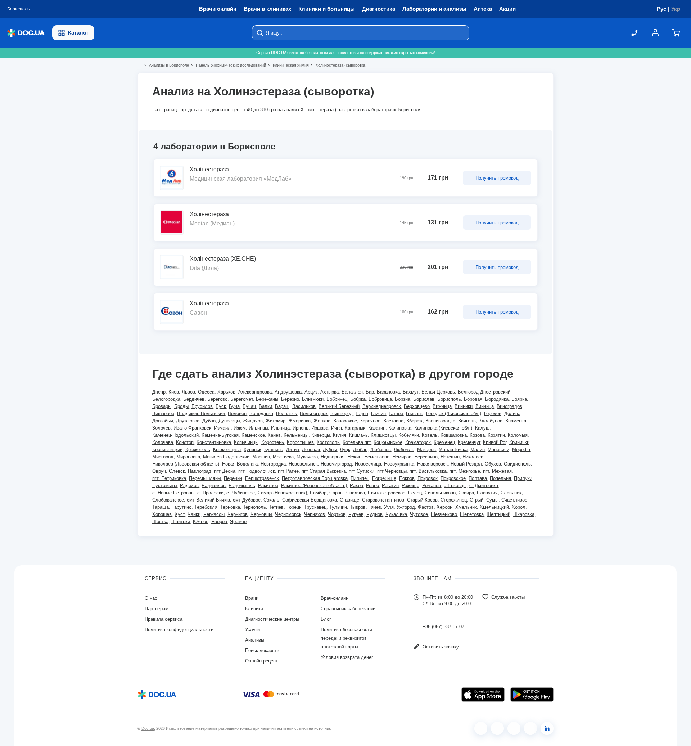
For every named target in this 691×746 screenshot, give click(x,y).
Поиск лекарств (262, 650)
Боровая (473, 399)
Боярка (519, 399)
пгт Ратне (288, 471)
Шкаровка (523, 514)
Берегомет (241, 399)
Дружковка (187, 420)
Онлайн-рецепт (261, 661)
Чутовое (419, 514)
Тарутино (181, 507)
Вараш (282, 406)
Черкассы (214, 514)
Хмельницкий (494, 507)
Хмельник (466, 507)
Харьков (226, 392)
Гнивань (414, 413)
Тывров (358, 507)
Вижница (442, 406)
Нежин (354, 456)
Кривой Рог (494, 442)
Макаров (426, 449)
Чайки (194, 514)
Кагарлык (355, 428)
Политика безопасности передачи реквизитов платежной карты (346, 638)
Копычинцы (246, 442)
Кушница (273, 449)
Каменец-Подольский (175, 435)
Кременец (444, 442)
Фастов (426, 507)
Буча (234, 406)
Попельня (500, 478)
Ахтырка (329, 392)
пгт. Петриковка (169, 478)
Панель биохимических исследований (228, 65)
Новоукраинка (399, 464)
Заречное (370, 420)
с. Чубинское (240, 492)
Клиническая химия (288, 65)
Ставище (349, 500)
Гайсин (378, 413)
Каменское (253, 435)
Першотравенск (262, 478)
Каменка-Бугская (220, 435)
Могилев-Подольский (226, 456)
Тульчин (338, 507)
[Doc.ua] (26, 33)
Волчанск (286, 413)
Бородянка (497, 399)
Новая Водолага (240, 464)
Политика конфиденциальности (179, 629)
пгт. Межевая (497, 471)
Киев (173, 392)
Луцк (345, 449)
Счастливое (514, 500)
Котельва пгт (357, 442)
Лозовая (311, 449)
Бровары (161, 406)
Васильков (304, 406)
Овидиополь (517, 464)
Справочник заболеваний (348, 608)
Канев (274, 435)
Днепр (159, 392)
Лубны (330, 449)
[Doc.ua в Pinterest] (547, 728)
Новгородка (273, 464)
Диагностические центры (272, 619)
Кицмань (358, 435)
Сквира (466, 492)
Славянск (511, 492)
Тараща (160, 507)
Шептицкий (498, 514)
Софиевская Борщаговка (309, 500)
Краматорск (418, 442)
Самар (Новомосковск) (282, 492)
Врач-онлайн (334, 598)
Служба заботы (508, 597)
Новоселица (368, 464)
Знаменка (515, 420)
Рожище (410, 485)
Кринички (519, 442)
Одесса (206, 392)
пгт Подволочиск (256, 471)
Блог (326, 619)
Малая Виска (453, 449)
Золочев (161, 428)
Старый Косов (422, 500)
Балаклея (352, 392)
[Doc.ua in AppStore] (483, 694)
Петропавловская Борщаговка (315, 478)
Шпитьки (180, 521)
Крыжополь (197, 449)
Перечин (233, 478)
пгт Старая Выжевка (324, 471)
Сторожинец (454, 500)
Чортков (337, 514)
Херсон (444, 507)
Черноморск (288, 514)
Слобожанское (168, 500)
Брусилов (202, 406)
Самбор (318, 492)
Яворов (219, 521)
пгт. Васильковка (428, 471)
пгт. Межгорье (465, 471)
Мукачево (307, 456)
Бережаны (267, 399)
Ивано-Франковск (192, 428)
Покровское (453, 478)
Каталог (78, 33)
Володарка (261, 413)
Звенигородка (440, 420)
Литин (292, 449)
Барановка (388, 392)
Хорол (518, 507)
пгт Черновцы (392, 471)
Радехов (189, 485)
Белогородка (166, 399)
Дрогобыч (162, 420)
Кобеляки (408, 435)
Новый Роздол (466, 464)
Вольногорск (314, 413)
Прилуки (523, 478)
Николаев (472, 456)
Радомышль (242, 485)
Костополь (328, 442)
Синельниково (440, 492)
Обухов (493, 464)
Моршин (261, 456)
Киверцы (320, 435)
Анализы (254, 640)
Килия (339, 435)
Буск (221, 406)
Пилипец (360, 478)
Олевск (177, 471)
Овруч (159, 471)
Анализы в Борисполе (166, 65)
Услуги (252, 629)
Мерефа (521, 449)
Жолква (321, 420)
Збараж (414, 420)
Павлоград (199, 471)
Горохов (492, 413)
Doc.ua (147, 728)
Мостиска (283, 456)
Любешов (380, 449)
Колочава (162, 442)
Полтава (478, 478)
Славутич (487, 492)
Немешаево (376, 456)
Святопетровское (386, 492)
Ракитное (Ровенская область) (314, 485)
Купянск (252, 449)
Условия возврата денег (347, 657)
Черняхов (314, 514)
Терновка (230, 507)
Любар (360, 449)
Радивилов (214, 485)
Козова (477, 435)
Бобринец (336, 399)
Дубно (209, 420)
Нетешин (450, 456)
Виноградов (509, 406)
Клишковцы (383, 435)
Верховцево (417, 406)
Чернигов (237, 514)
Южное (200, 521)
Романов (431, 485)
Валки (265, 406)
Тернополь (254, 507)
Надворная (332, 456)
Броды (181, 406)
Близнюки (313, 399)
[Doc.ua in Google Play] (532, 694)
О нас (151, 598)
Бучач (249, 406)
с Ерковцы (455, 485)
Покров (407, 478)
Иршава (319, 428)
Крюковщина (227, 449)
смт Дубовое (247, 500)
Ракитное (268, 485)
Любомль (404, 449)
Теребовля (205, 507)
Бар (370, 392)
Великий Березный (339, 406)
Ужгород (406, 507)
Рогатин (390, 485)
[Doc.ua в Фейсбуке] (480, 728)
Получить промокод (497, 178)
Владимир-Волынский (201, 413)
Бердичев (193, 399)
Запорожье (345, 420)
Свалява (355, 492)
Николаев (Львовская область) (185, 464)
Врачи (251, 598)
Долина (512, 413)
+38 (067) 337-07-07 (443, 626)
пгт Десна (224, 471)
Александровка (255, 392)
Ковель (430, 435)
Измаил (222, 428)
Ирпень (300, 428)
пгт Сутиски (361, 471)
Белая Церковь (438, 392)
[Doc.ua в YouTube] (530, 728)
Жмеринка (299, 420)
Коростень (272, 442)
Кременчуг (469, 442)
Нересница (426, 456)
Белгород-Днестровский (484, 392)
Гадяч (362, 413)
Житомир (275, 420)
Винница (484, 406)
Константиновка (214, 442)
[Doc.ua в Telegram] (513, 728)
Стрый (476, 500)
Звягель (467, 420)
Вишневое (163, 413)
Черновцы (261, 514)
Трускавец (315, 507)
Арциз (310, 392)
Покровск (427, 478)
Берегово (217, 399)
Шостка (160, 521)
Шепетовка (472, 514)
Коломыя (518, 435)
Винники (464, 406)
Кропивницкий (167, 449)
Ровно (372, 485)
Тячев (375, 507)
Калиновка (399, 428)
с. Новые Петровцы (173, 492)
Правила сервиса (163, 619)
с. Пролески (210, 492)
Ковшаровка (454, 435)
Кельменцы (296, 435)
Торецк (293, 507)
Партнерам (156, 608)
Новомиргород (336, 464)
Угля (389, 507)
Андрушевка (288, 392)
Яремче (238, 521)
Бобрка (358, 399)
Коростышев (300, 442)
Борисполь (449, 399)
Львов (188, 392)
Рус (661, 9)
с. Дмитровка (483, 485)
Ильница (280, 428)
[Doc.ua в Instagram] (497, 728)
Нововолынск (303, 464)
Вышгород (341, 413)
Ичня (336, 428)
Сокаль (271, 500)
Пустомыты (164, 485)
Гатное (396, 413)
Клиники (254, 608)
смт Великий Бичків (208, 500)
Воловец (237, 413)
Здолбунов (490, 420)
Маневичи (498, 449)
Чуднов (374, 514)
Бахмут (411, 392)
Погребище (384, 478)
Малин (477, 449)
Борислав (423, 399)
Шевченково (444, 514)
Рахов (356, 485)
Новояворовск (432, 464)
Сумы (492, 500)
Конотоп (185, 442)
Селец (415, 492)
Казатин (376, 428)
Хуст (180, 514)
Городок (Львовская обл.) (453, 413)
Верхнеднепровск (381, 406)
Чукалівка (396, 514)
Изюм (240, 428)
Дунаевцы (229, 420)
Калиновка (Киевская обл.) (443, 428)
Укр (675, 9)
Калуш (482, 428)
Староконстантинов (383, 500)
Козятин (496, 435)
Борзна (402, 399)
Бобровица (380, 399)
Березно (290, 399)
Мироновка (188, 456)
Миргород (162, 456)
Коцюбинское (388, 442)
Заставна (393, 420)
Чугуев (355, 514)
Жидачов (253, 420)
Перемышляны (205, 478)
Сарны (336, 492)
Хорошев (162, 514)
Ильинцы (258, 428)
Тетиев (276, 507)
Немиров (401, 456)
